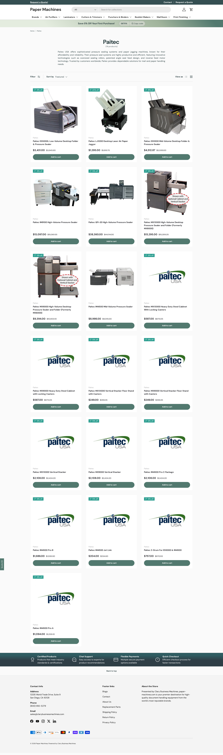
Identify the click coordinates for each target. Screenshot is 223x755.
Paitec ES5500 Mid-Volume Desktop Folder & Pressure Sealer (167, 143)
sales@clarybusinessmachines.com (47, 714)
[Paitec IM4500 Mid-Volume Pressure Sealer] (112, 277)
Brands (35, 17)
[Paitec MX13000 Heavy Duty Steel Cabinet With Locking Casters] (167, 277)
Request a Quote (184, 2)
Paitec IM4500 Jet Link (100, 550)
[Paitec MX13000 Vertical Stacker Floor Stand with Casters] (112, 361)
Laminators (69, 17)
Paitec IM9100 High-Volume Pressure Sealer (55, 222)
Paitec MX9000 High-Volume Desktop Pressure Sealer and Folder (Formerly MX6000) (52, 309)
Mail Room (162, 17)
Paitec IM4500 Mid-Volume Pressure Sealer (111, 306)
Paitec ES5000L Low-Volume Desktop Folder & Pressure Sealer (55, 143)
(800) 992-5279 (38, 706)
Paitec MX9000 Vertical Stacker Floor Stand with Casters (166, 392)
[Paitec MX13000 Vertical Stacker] (56, 442)
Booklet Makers (142, 17)
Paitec (39, 31)
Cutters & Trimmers (91, 17)
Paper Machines (42, 743)
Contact (168, 2)
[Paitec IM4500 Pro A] (56, 598)
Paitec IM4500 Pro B (43, 550)
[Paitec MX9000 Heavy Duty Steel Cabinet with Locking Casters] (56, 361)
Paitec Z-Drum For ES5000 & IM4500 (163, 550)
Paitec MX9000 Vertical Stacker (105, 472)
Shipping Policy (109, 712)
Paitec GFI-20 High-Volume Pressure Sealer (111, 222)
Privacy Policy (109, 722)
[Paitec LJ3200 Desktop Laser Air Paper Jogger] (112, 111)
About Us (106, 701)
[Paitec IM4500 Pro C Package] (167, 442)
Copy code (138, 23)
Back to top (111, 671)
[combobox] (121, 10)
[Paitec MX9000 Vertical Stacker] (112, 442)
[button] (191, 9)
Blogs (105, 691)
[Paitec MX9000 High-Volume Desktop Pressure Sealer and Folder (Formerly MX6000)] (56, 277)
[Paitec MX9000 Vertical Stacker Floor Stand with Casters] (167, 361)
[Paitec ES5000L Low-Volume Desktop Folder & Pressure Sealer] (56, 111)
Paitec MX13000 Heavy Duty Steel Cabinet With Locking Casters (165, 308)
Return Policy (108, 717)
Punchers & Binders (118, 17)
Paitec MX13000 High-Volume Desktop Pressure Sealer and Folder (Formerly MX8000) (163, 225)
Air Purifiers (51, 17)
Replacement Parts (111, 707)
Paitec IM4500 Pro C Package (159, 472)
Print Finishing (180, 17)
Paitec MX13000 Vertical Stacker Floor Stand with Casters (111, 392)
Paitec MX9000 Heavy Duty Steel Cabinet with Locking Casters (54, 392)
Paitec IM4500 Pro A (43, 628)
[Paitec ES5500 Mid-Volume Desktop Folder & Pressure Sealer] (167, 111)
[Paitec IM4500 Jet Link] (112, 520)
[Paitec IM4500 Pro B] (56, 520)
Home (32, 31)
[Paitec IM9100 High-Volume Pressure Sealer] (56, 192)
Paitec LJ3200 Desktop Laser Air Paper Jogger (108, 143)
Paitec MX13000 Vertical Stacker (49, 472)
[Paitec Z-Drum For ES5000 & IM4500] (167, 520)
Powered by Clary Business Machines (62, 743)
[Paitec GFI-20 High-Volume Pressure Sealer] (112, 192)
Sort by (50, 76)
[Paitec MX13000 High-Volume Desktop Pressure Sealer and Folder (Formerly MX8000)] (167, 192)
